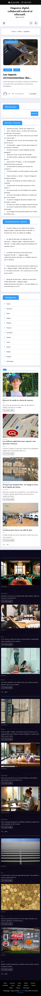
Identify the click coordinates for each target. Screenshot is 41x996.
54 (5, 692)
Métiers (9, 352)
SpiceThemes (20, 992)
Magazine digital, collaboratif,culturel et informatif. (20, 11)
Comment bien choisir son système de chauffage (17, 233)
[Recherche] (31, 23)
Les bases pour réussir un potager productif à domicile (22, 205)
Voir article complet (8, 410)
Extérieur (9, 323)
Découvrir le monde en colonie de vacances (18, 400)
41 (7, 545)
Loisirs (8, 342)
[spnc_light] (36, 23)
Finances (9, 328)
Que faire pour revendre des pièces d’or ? (15, 914)
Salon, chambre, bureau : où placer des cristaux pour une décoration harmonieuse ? (19, 772)
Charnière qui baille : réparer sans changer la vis (20, 129)
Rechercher (11, 107)
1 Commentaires (19, 94)
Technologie (10, 361)
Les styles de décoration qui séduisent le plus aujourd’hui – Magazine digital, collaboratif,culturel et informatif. (19, 241)
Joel (9, 94)
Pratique (9, 357)
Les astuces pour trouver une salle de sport (17, 530)
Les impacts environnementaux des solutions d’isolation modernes (20, 76)
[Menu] (4, 23)
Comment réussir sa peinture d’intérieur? (15, 677)
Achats (8, 304)
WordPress (22, 991)
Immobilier (8, 70)
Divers (8, 313)
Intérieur (9, 337)
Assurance (9, 309)
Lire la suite (33, 94)
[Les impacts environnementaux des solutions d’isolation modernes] (20, 52)
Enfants (8, 318)
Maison (17, 70)
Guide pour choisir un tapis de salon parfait (19, 155)
